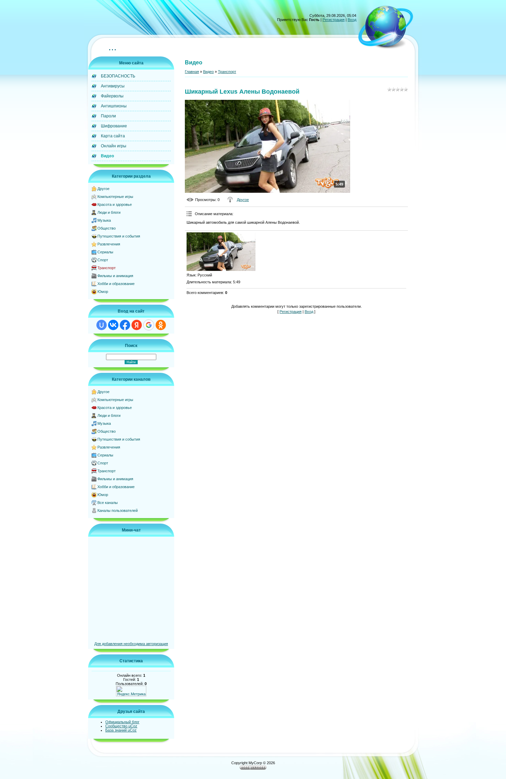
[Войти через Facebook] (125, 325)
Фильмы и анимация (115, 276)
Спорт (102, 260)
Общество (106, 228)
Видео (208, 72)
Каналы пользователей (117, 510)
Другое (103, 189)
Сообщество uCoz (121, 726)
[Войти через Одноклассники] (161, 325)
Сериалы (105, 252)
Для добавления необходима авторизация (131, 644)
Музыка (104, 220)
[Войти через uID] (101, 325)
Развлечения (108, 244)
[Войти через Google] (148, 324)
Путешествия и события (118, 236)
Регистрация (334, 20)
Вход (352, 20)
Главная (192, 72)
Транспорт (106, 268)
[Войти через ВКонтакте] (113, 325)
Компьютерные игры (115, 196)
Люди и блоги (108, 212)
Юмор (102, 292)
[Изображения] (221, 251)
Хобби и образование (116, 284)
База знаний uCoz (121, 730)
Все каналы (107, 503)
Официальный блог (122, 722)
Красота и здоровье (114, 204)
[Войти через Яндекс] (136, 325)
